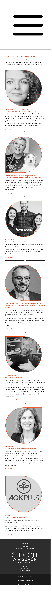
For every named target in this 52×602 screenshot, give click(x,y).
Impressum (20, 580)
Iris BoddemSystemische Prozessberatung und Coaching (20, 447)
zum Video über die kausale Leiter (16, 400)
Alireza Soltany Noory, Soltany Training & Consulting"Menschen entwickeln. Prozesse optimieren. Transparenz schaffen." (25, 305)
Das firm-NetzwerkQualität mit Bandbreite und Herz (16, 241)
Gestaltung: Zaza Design (25, 585)
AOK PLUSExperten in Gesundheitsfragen (15, 516)
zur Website (9, 129)
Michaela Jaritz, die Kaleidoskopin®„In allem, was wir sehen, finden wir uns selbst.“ (21, 110)
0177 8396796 (25, 546)
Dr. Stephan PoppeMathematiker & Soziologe (14, 376)
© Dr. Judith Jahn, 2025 (25, 576)
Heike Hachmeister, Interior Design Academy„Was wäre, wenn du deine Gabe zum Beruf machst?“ (23, 177)
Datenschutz (29, 580)
